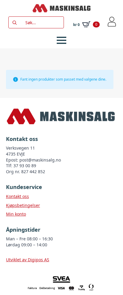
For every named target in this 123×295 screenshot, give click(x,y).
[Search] (15, 23)
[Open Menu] (61, 40)
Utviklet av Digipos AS (27, 259)
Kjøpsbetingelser (23, 205)
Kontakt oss (17, 196)
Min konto (16, 214)
